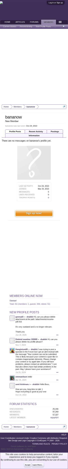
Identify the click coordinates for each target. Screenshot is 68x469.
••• (57, 335)
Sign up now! (34, 213)
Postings (55, 131)
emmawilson (21, 377)
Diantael (13, 301)
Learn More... (38, 465)
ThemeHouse (39, 449)
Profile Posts (15, 131)
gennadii (20, 317)
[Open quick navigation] (64, 106)
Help (63, 435)
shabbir (30, 317)
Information (34, 135)
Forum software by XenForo (23, 446)
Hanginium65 (22, 349)
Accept (27, 465)
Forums (34, 22)
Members (48, 22)
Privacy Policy (59, 444)
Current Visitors (9, 26)
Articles (20, 22)
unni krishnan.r (22, 384)
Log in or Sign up (56, 3)
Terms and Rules (41, 444)
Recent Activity (36, 131)
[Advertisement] (34, 66)
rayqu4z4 (54, 417)
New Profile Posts (24, 312)
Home (7, 22)
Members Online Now (26, 295)
